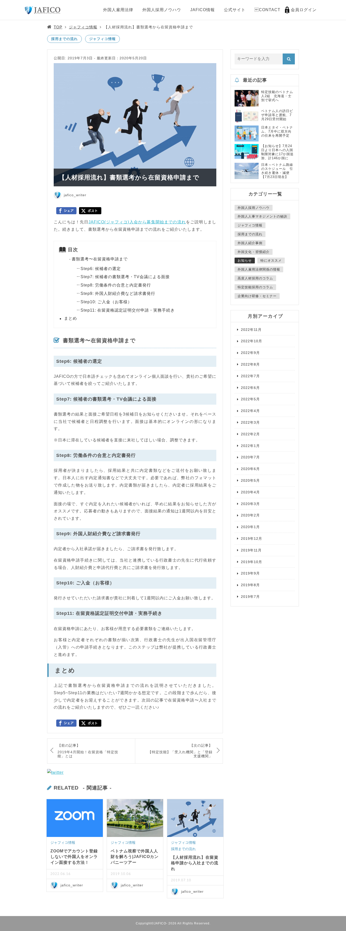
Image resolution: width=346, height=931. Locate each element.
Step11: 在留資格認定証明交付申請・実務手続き (128, 310)
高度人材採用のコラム (255, 278)
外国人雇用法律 (118, 10)
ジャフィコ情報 (83, 27)
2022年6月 (250, 388)
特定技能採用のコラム (255, 287)
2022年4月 (250, 411)
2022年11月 (251, 330)
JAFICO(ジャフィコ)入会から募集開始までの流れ (137, 222)
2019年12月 (251, 538)
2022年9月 (250, 353)
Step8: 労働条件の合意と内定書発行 (116, 285)
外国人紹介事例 (250, 243)
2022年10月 (251, 341)
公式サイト (234, 10)
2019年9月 (250, 573)
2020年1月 (250, 527)
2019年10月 (251, 562)
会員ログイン (304, 10)
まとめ (70, 318)
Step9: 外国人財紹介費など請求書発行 (118, 293)
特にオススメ (271, 260)
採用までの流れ (64, 39)
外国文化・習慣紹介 (254, 252)
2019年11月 (251, 550)
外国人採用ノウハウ (161, 10)
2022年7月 (250, 376)
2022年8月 (250, 364)
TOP (58, 27)
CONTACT (267, 10)
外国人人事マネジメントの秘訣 (262, 216)
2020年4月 (250, 492)
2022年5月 (250, 399)
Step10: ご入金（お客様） (106, 302)
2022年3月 (250, 422)
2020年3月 (250, 504)
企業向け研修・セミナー (257, 296)
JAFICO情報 (202, 10)
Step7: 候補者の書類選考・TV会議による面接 (125, 277)
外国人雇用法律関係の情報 (259, 269)
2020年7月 (250, 457)
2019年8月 (250, 585)
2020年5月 (250, 480)
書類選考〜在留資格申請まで (100, 259)
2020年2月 (250, 515)
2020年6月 (250, 469)
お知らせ (245, 260)
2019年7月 (250, 597)
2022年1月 (250, 446)
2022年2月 (250, 434)
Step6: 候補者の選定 (101, 268)
